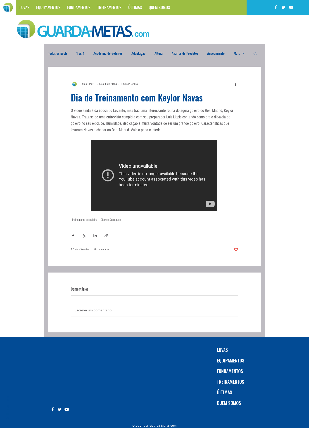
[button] (255, 53)
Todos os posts (57, 53)
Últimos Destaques (111, 220)
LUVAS (222, 349)
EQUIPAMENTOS (230, 360)
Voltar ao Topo (7, 407)
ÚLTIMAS (224, 392)
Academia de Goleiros (107, 53)
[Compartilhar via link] (106, 235)
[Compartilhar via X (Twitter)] (84, 235)
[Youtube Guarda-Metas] (291, 7)
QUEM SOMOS (229, 403)
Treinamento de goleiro (84, 220)
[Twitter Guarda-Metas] (283, 7)
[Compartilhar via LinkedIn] (95, 235)
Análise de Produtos (185, 53)
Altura (158, 53)
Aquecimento (216, 53)
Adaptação (138, 53)
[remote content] (154, 176)
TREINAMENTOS (230, 381)
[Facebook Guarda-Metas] (275, 7)
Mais (237, 53)
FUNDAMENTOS (230, 371)
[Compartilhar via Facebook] (73, 235)
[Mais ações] (235, 84)
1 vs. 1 (80, 53)
